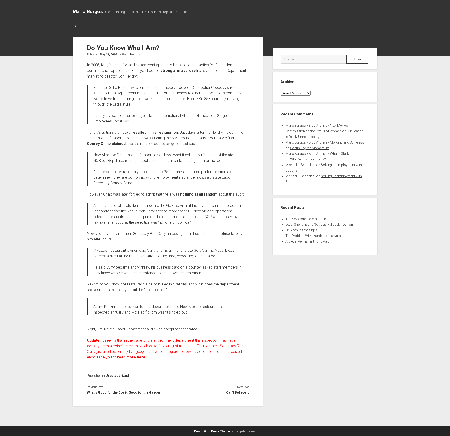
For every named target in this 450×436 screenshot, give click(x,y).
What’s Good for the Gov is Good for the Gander (124, 392)
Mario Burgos (88, 11)
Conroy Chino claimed (106, 143)
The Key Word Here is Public (306, 219)
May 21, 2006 (108, 54)
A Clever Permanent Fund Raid (307, 241)
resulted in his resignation (154, 132)
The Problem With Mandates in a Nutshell (315, 236)
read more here (131, 357)
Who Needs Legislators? (308, 159)
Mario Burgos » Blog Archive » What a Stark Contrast (323, 153)
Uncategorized (117, 375)
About (79, 26)
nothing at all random (199, 194)
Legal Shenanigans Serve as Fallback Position (319, 224)
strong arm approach (179, 70)
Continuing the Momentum (309, 148)
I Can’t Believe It (237, 392)
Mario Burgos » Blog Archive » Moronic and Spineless (324, 142)
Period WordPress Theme (212, 431)
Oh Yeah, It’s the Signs (301, 230)
